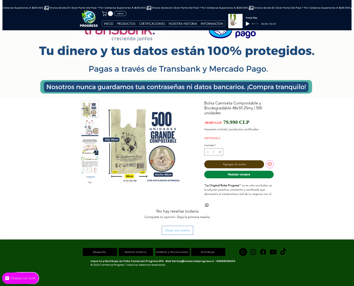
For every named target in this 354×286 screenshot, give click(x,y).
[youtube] (273, 229)
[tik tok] (283, 229)
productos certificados (244, 129)
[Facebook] (263, 229)
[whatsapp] (243, 229)
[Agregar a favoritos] (270, 164)
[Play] (248, 24)
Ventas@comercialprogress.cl (193, 238)
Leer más (210, 198)
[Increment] (220, 152)
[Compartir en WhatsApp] (206, 209)
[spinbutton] (213, 152)
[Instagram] (253, 229)
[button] (108, 13)
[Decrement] (207, 152)
